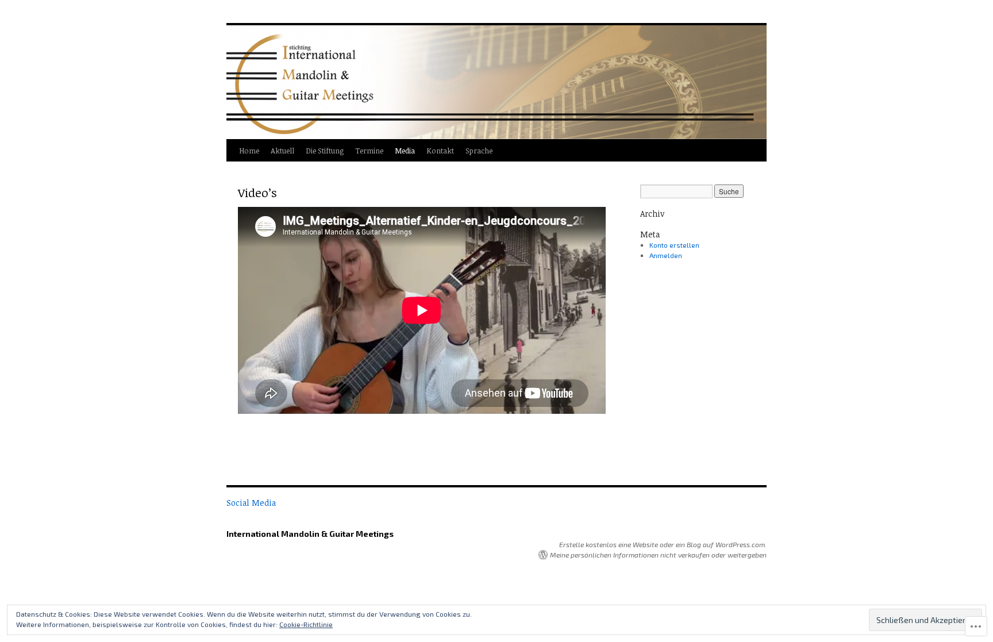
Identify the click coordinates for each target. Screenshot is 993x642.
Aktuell (282, 150)
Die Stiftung (325, 150)
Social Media (251, 502)
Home (249, 150)
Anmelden (665, 255)
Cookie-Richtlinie (306, 624)
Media (405, 150)
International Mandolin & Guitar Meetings (310, 534)
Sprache (478, 150)
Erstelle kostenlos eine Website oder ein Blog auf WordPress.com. (663, 544)
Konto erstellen (674, 245)
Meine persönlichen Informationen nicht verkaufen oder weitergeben (658, 555)
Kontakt (440, 150)
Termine (369, 150)
